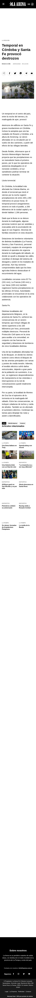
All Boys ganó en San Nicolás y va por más (9, 486)
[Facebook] (13, 974)
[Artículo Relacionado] (9, 435)
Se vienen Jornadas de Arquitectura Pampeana (9, 527)
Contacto (28, 991)
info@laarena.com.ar (25, 968)
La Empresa (13, 991)
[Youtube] (29, 974)
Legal (6, 991)
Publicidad (21, 991)
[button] (9, 73)
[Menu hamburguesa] (3, 4)
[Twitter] (23, 974)
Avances (22, 423)
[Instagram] (18, 974)
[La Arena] (18, 4)
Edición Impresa (12, 423)
